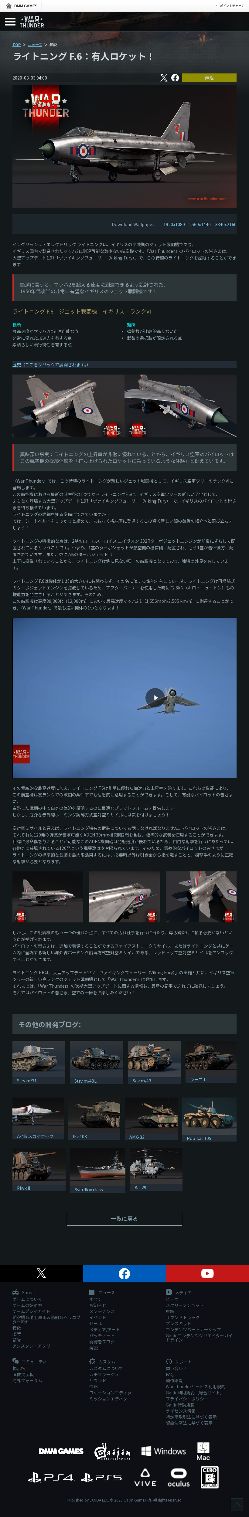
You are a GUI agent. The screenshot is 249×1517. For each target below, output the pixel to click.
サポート (183, 1361)
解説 (209, 78)
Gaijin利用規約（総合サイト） (195, 1392)
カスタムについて (106, 1368)
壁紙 (170, 1311)
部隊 (16, 1340)
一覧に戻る (124, 1218)
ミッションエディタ (108, 1399)
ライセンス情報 (181, 1411)
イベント (97, 1317)
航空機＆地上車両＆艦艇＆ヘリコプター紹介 (46, 1319)
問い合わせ (176, 1368)
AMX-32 (137, 1137)
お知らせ (97, 1305)
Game (27, 1292)
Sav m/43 (142, 1081)
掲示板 (18, 1368)
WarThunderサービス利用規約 (195, 1386)
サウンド (97, 1380)
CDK (93, 1386)
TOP (16, 44)
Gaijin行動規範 (180, 1405)
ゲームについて (27, 1299)
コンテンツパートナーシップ (193, 1329)
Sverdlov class (89, 1189)
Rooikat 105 (199, 1138)
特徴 (16, 1327)
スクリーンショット (185, 1305)
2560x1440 (200, 224)
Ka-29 (140, 1187)
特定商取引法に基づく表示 (191, 1417)
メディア (183, 1292)
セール (95, 1323)
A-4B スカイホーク (35, 1136)
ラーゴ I (197, 1079)
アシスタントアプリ (31, 1346)
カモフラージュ (104, 1374)
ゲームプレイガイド (31, 1311)
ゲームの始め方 (27, 1305)
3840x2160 (226, 224)
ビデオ (172, 1299)
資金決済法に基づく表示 (189, 1423)
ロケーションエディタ (110, 1392)
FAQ (170, 1374)
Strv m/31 (27, 1081)
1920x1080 (174, 224)
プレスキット (178, 1323)
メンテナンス (102, 1311)
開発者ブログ (102, 1341)
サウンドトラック (183, 1317)
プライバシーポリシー (187, 1399)
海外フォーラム (27, 1380)
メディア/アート (104, 1329)
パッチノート (102, 1335)
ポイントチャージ (232, 5)
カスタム (106, 1361)
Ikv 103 (80, 1136)
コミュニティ (34, 1361)
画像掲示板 (23, 1374)
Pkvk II (23, 1188)
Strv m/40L (85, 1081)
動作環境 (174, 1380)
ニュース (35, 44)
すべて (95, 1299)
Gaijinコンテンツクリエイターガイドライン (199, 1337)
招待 (16, 1334)
